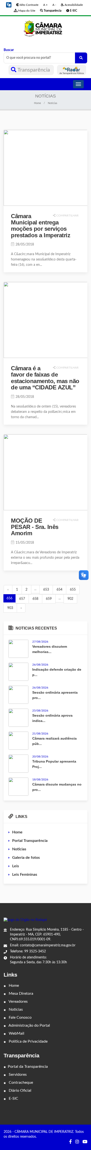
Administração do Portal (29, 1025)
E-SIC (13, 1098)
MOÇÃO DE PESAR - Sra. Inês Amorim (34, 527)
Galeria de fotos (26, 858)
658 (35, 599)
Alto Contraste (28, 4)
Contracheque (20, 1082)
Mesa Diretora (20, 993)
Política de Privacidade (28, 1041)
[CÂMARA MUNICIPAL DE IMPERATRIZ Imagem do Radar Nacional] (71, 70)
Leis (15, 866)
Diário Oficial (19, 1090)
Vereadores (18, 1001)
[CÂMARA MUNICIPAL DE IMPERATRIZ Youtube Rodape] (85, 1142)
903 (10, 608)
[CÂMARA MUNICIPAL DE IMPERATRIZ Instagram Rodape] (77, 1142)
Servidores (17, 1074)
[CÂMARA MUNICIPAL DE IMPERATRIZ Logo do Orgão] (45, 28)
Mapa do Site (26, 10)
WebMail (16, 1033)
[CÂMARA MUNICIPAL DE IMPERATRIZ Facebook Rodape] (70, 1142)
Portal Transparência (30, 841)
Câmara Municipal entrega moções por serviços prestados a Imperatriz (40, 225)
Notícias (15, 1009)
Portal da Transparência (28, 1066)
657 (22, 599)
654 (59, 589)
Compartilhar (67, 215)
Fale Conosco (20, 1017)
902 (70, 599)
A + (45, 4)
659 (49, 599)
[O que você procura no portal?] (81, 57)
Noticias (19, 849)
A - (54, 4)
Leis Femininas (24, 874)
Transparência (33, 70)
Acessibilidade (73, 4)
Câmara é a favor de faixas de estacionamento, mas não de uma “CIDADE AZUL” (45, 378)
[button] (8, 5)
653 (46, 589)
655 (73, 589)
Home (37, 103)
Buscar (9, 50)
